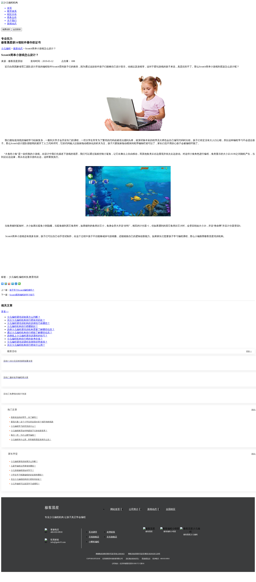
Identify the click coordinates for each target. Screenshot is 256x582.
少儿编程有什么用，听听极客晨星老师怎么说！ (31, 439)
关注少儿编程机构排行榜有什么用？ (26, 345)
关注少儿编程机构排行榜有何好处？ (26, 320)
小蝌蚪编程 (94, 542)
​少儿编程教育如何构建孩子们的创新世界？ (29, 431)
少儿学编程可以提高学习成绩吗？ (25, 484)
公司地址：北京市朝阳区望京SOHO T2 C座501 (128, 563)
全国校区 (170, 509)
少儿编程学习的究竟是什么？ (23, 426)
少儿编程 (6, 48)
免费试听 (6, 29)
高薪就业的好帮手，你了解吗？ (24, 417)
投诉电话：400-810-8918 (160, 558)
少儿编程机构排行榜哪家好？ (22, 326)
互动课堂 (93, 532)
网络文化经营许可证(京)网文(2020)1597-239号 (144, 554)
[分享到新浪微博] (9, 284)
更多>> (5, 311)
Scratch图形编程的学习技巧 (21, 295)
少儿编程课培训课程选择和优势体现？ (27, 342)
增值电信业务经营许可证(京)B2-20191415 (110, 554)
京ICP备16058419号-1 (132, 558)
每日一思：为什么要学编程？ (23, 435)
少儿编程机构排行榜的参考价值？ (25, 339)
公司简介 (133, 509)
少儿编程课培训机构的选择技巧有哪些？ (28, 323)
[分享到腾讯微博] (12, 284)
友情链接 (111, 532)
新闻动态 (152, 509)
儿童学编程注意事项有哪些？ (23, 466)
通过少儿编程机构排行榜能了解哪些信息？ (29, 332)
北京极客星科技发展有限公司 (112, 558)
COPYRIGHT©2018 (93, 558)
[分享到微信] (19, 284)
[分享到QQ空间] (6, 284)
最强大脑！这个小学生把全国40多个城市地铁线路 (32, 422)
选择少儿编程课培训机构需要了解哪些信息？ (31, 329)
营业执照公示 (146, 558)
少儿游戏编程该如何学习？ (22, 470)
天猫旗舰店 (94, 537)
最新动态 (18, 48)
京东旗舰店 (112, 537)
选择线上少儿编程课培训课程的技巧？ (27, 335)
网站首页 (115, 509)
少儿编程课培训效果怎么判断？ (23, 317)
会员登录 (17, 29)
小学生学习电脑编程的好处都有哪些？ (27, 475)
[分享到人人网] (16, 284)
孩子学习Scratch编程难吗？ (21, 290)
